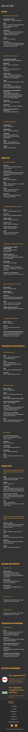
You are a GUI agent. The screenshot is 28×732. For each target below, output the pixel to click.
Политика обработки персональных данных (14, 729)
